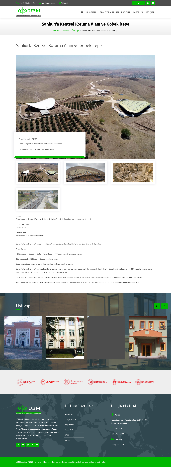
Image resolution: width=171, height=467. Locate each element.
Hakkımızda (68, 414)
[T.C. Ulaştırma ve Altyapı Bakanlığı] (121, 382)
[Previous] (157, 306)
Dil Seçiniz (65, 3)
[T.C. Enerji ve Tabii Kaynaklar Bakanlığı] (74, 382)
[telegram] (138, 3)
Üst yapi (75, 30)
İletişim (67, 440)
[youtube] (153, 3)
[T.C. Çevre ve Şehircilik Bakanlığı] (97, 382)
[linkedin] (148, 3)
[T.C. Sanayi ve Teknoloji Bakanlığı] (50, 382)
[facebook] (134, 3)
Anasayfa (56, 30)
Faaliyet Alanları (70, 419)
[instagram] (143, 3)
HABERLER (138, 12)
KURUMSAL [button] (91, 12)
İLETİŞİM (149, 12)
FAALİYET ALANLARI (109, 12)
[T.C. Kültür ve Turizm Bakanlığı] (26, 382)
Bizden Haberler (70, 429)
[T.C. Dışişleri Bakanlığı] (145, 382)
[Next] (164, 306)
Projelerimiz (69, 424)
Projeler (66, 30)
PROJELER (126, 12)
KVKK (66, 435)
